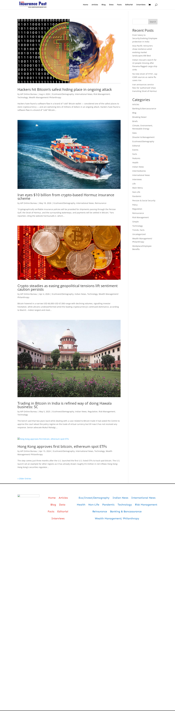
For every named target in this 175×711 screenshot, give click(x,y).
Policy (135, 204)
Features (136, 158)
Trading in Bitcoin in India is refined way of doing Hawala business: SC (65, 405)
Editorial (129, 5)
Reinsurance (100, 203)
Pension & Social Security (143, 200)
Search (153, 21)
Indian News (80, 294)
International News (83, 94)
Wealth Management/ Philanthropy (45, 97)
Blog (104, 5)
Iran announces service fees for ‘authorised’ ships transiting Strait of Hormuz (144, 87)
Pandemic (136, 196)
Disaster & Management (143, 137)
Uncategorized (139, 234)
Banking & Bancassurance (144, 108)
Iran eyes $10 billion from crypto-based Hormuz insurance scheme (66, 196)
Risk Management (102, 94)
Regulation (93, 411)
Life (134, 183)
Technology (23, 97)
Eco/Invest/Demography (63, 94)
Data (111, 5)
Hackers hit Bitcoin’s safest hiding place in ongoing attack (65, 89)
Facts (119, 5)
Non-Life (136, 192)
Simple (135, 221)
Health (135, 162)
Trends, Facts (138, 230)
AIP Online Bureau (28, 94)
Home (85, 5)
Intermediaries (139, 171)
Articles (95, 5)
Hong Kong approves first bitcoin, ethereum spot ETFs (62, 446)
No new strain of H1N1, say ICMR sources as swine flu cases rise (144, 77)
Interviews (140, 5)
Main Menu (137, 187)
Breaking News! (139, 117)
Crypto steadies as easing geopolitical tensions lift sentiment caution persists (68, 287)
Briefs (135, 121)
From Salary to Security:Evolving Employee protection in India (144, 38)
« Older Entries (24, 478)
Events (135, 149)
